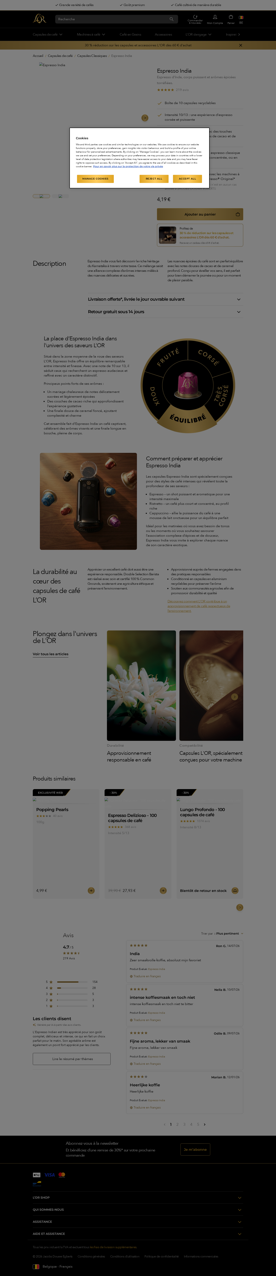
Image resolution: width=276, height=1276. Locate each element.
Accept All (187, 178)
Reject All (154, 178)
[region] (139, 158)
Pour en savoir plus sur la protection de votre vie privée (128, 166)
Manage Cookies (95, 178)
